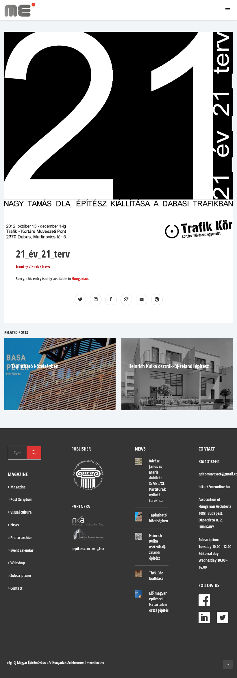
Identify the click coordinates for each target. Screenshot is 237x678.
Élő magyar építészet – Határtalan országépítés (159, 601)
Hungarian (80, 278)
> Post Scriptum (20, 499)
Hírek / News (41, 266)
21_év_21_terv (43, 253)
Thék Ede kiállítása (156, 575)
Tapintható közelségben (34, 366)
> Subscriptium (19, 575)
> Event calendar (21, 550)
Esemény (22, 266)
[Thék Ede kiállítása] (138, 574)
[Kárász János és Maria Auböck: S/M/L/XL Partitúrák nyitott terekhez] (138, 462)
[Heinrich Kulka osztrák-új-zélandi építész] (138, 536)
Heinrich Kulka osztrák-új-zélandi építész (168, 366)
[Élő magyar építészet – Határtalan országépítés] (138, 594)
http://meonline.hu (214, 486)
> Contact (15, 588)
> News (13, 525)
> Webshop (16, 562)
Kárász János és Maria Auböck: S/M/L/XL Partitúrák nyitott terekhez (157, 480)
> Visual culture (20, 512)
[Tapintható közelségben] (138, 516)
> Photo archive (20, 537)
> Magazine (16, 487)
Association (207, 499)
